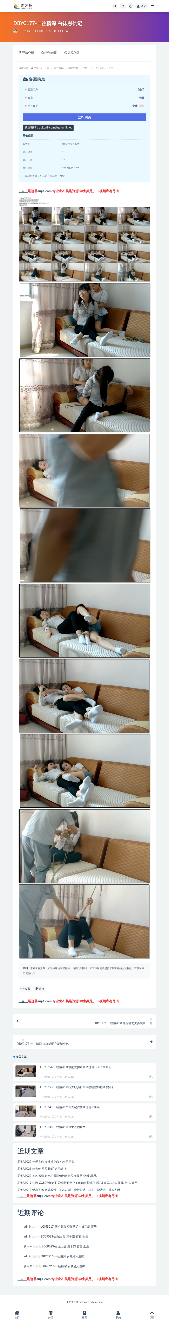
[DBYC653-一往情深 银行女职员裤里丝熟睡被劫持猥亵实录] (25, 1091)
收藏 (27, 989)
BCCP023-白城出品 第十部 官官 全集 (64, 1236)
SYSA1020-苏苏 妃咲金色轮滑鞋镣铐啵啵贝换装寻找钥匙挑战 (57, 1176)
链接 (41, 989)
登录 (143, 6)
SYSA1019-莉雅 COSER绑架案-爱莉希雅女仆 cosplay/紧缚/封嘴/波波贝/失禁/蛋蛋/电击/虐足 (77, 1183)
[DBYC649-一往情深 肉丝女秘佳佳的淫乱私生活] (25, 1111)
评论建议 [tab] (51, 52)
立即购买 (84, 117)
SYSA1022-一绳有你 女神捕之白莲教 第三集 (46, 1161)
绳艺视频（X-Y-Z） (78, 68)
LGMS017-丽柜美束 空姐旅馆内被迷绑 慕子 (69, 1226)
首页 (36, 68)
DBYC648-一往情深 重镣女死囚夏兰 (63, 1127)
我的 (118, 1317)
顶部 (152, 1317)
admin (28, 1226)
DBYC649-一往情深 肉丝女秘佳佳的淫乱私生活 (70, 1107)
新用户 (28, 1246)
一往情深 (26, 31)
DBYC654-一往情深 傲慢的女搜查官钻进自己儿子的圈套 (75, 1067)
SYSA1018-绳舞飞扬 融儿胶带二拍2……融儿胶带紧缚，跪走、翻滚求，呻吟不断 (69, 1190)
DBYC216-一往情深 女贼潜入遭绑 (62, 1256)
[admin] (15, 31)
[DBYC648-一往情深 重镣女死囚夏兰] (25, 1131)
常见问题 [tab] (74, 52)
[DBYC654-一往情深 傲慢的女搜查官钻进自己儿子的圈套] (25, 1071)
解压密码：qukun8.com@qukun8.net (48, 127)
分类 (46, 68)
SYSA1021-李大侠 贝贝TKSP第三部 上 (42, 1168)
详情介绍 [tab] (28, 52)
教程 (84, 1317)
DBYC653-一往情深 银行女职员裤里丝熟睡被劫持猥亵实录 (77, 1087)
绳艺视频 (59, 68)
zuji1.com (45, 191)
